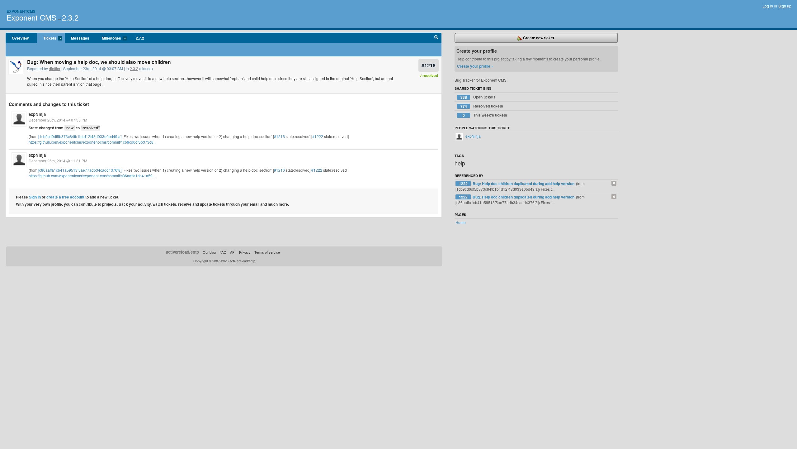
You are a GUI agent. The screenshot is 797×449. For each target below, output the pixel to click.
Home (460, 222)
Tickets (46, 38)
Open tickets (478, 97)
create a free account (65, 197)
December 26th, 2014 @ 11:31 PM (58, 160)
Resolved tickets (481, 106)
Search (436, 38)
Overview (20, 38)
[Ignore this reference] (613, 183)
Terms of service (267, 252)
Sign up (784, 5)
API (232, 252)
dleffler (54, 68)
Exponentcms (21, 11)
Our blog (209, 252)
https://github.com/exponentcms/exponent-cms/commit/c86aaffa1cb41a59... (92, 175)
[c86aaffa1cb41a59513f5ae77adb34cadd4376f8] (79, 170)
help (460, 163)
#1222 (317, 136)
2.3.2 (70, 17)
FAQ (222, 252)
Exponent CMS (31, 17)
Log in (767, 5)
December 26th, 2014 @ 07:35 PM (58, 119)
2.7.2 (140, 38)
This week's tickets (485, 115)
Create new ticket (538, 38)
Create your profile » (475, 66)
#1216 (429, 65)
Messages (80, 38)
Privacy (245, 252)
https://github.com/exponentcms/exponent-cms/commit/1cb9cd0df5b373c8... (92, 142)
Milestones (108, 38)
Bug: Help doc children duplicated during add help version (524, 183)
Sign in (35, 197)
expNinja (37, 114)
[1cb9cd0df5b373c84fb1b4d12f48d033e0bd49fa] (79, 136)
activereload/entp (182, 252)
